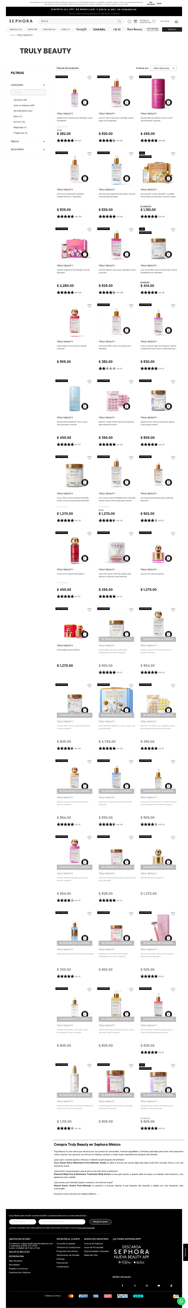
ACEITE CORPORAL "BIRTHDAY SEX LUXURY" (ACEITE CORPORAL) (72, 879)
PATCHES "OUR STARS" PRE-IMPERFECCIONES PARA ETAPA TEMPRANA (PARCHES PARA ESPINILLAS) (158, 727)
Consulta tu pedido (66, 1244)
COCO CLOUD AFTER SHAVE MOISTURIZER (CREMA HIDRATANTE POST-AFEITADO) (159, 271)
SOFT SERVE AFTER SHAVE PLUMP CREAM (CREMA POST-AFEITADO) (117, 879)
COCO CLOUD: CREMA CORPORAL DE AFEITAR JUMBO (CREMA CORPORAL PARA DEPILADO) (73, 499)
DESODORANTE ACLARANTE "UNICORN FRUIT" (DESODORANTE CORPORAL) (157, 119)
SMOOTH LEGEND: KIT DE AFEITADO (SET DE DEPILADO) (73, 271)
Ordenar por (142, 68)
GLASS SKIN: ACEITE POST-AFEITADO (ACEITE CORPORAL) (115, 803)
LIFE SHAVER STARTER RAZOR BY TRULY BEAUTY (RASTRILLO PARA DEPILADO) (157, 955)
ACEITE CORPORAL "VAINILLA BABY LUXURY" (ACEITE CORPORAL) (156, 651)
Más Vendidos (15, 1261)
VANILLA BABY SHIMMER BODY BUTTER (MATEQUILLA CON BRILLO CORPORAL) (113, 651)
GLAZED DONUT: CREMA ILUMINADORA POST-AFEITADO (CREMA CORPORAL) (157, 1107)
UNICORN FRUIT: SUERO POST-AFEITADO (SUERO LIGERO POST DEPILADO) (116, 119)
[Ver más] (74, 107)
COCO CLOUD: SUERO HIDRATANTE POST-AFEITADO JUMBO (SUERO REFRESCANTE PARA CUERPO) (117, 499)
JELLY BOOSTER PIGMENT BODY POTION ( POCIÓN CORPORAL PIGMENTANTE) (117, 195)
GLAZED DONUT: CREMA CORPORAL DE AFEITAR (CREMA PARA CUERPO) (157, 423)
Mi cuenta (165, 21)
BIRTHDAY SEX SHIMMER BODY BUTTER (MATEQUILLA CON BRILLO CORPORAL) (113, 955)
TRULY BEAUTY (25, 35)
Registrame (100, 1222)
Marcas (172, 29)
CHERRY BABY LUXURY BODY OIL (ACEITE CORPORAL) (71, 347)
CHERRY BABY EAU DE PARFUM (68, 650)
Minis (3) (18, 116)
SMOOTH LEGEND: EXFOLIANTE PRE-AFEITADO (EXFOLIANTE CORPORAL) (116, 1107)
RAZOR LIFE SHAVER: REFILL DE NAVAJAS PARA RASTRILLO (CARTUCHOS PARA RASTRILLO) (115, 575)
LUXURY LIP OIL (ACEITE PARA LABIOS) (70, 574)
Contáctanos (63, 1267)
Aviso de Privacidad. (86, 1228)
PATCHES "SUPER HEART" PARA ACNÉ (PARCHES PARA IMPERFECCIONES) (116, 423)
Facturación (62, 1263)
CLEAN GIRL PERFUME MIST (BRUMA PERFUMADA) (75, 954)
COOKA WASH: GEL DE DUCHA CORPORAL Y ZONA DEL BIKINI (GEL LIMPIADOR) (116, 1031)
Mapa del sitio (91, 1255)
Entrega (60, 1259)
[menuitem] (16, 29)
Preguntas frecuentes (67, 1251)
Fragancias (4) (20, 133)
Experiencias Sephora (19, 1273)
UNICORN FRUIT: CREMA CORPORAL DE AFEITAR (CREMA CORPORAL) (73, 727)
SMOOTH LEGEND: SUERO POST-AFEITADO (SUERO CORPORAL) (117, 271)
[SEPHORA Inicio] (20, 21)
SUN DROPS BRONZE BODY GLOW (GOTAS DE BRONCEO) (157, 499)
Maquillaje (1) (20, 128)
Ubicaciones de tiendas (68, 1255)
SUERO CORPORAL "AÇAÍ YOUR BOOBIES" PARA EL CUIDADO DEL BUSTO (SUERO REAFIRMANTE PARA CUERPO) (159, 347)
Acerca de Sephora (93, 1244)
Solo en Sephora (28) (24, 105)
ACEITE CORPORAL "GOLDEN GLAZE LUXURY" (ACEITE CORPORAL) (73, 803)
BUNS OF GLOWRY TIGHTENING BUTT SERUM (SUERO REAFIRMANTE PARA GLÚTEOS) (157, 1031)
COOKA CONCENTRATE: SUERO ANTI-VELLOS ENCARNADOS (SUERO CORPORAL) (72, 1031)
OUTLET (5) (19, 122)
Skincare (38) (20, 100)
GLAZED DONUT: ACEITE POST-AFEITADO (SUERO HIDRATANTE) (75, 119)
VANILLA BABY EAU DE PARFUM (152, 878)
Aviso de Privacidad (93, 1247)
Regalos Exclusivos (18, 1269)
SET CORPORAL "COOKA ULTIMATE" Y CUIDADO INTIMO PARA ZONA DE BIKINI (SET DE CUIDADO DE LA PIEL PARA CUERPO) (158, 195)
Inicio (12, 35)
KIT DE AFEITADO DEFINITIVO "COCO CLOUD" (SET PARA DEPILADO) (117, 727)
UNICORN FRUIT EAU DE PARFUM (152, 574)
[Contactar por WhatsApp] (181, 1301)
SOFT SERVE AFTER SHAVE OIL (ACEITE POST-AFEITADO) (115, 347)
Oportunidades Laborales (96, 1251)
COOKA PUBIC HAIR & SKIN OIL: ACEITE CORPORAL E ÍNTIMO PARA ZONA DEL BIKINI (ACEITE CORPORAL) (159, 803)
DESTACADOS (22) (23, 111)
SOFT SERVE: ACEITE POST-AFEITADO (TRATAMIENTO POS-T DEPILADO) (70, 195)
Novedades (14, 1265)
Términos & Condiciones (69, 1247)
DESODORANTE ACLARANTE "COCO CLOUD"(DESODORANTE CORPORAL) (72, 423)
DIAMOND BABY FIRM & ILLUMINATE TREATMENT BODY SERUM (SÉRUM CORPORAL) (75, 1107)
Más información (151, 3)
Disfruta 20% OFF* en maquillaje (73, 9)
